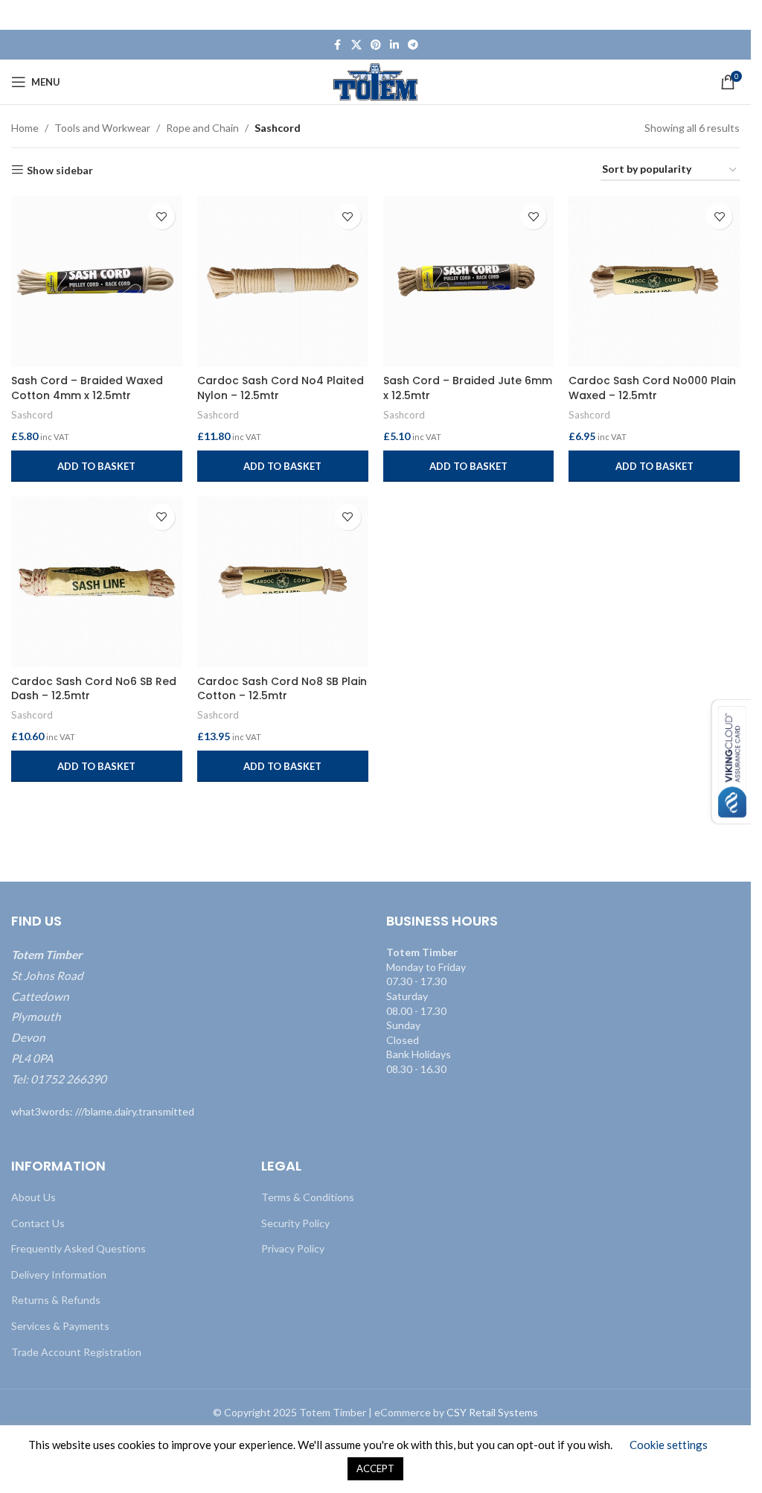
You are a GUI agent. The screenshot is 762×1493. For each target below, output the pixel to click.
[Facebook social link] (338, 45)
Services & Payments (60, 1325)
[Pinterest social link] (375, 45)
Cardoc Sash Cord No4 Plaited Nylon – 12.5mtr (280, 388)
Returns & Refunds (55, 1299)
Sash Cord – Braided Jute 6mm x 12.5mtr (467, 388)
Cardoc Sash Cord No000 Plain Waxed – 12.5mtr (652, 388)
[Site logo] (375, 80)
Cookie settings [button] (669, 1444)
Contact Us (38, 1222)
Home (25, 127)
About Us (33, 1197)
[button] (96, 466)
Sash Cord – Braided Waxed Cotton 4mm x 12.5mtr (87, 388)
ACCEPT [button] (375, 1468)
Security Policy (295, 1222)
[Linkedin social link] (394, 45)
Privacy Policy (292, 1248)
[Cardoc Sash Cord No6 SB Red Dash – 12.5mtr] (96, 582)
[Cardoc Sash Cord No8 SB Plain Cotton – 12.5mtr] (282, 582)
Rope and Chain (202, 127)
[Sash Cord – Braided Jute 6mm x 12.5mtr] (468, 281)
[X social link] (356, 45)
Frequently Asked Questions (78, 1248)
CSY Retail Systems (492, 1412)
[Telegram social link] (413, 45)
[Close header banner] (732, 15)
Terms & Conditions (307, 1197)
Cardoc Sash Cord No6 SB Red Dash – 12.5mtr (93, 689)
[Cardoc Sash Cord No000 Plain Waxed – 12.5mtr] (654, 281)
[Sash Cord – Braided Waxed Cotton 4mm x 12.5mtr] (96, 281)
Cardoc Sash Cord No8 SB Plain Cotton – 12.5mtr (282, 689)
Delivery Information (58, 1273)
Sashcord (32, 415)
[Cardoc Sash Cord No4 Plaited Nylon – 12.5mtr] (282, 281)
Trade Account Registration (76, 1351)
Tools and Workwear (102, 127)
